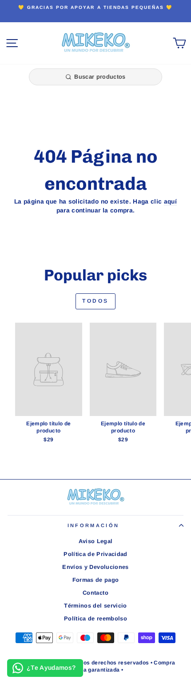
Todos (95, 301)
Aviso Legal (96, 541)
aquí (170, 201)
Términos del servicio (95, 605)
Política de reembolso (95, 618)
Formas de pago (95, 579)
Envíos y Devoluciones (95, 567)
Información (93, 525)
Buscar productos (99, 76)
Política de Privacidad (95, 554)
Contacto (95, 592)
